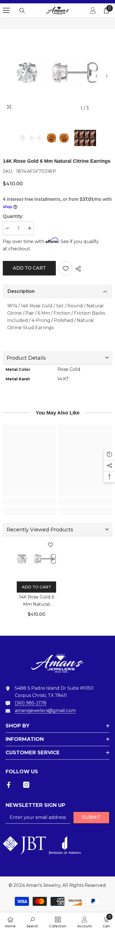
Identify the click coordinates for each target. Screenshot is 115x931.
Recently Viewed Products (40, 530)
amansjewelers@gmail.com (45, 710)
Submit (91, 817)
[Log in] (93, 10)
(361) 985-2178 (30, 703)
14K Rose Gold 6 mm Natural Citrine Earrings (36, 601)
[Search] (22, 10)
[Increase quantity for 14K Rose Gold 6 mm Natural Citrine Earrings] (29, 228)
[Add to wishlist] (66, 268)
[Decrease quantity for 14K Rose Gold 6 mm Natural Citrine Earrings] (7, 228)
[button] (96, 76)
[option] (57, 73)
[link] (29, 501)
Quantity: (13, 216)
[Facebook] (8, 784)
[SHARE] (77, 268)
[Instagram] (26, 784)
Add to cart (29, 268)
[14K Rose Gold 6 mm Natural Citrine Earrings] (36, 559)
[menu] (6, 10)
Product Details (26, 358)
